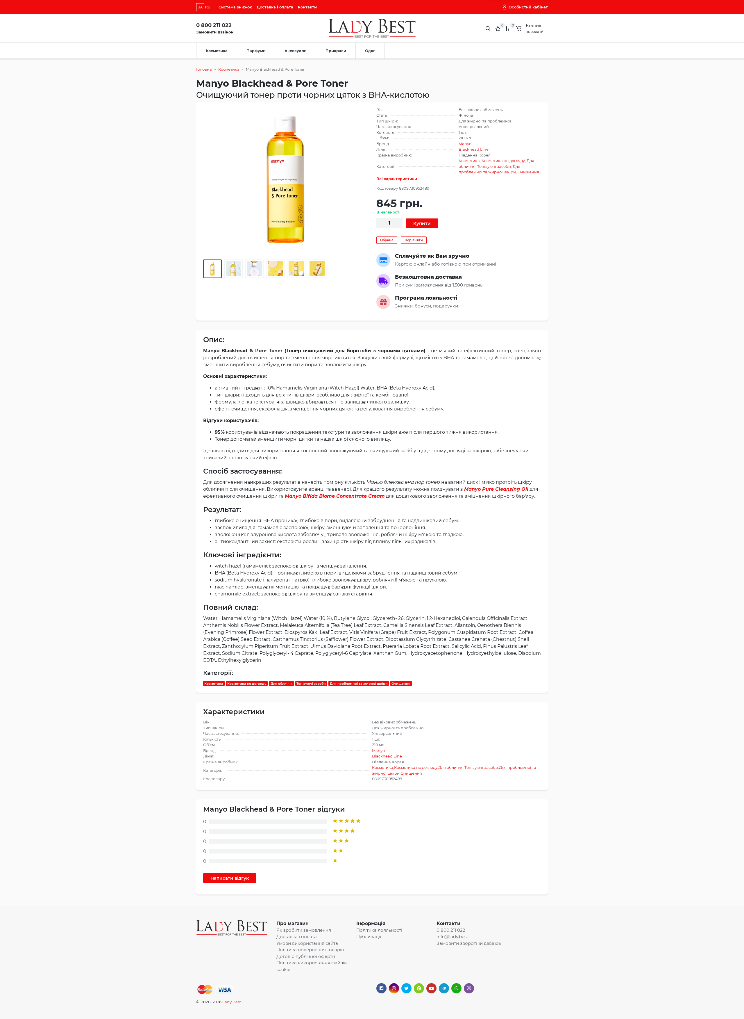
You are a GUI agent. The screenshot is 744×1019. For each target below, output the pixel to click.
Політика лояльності (379, 930)
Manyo (465, 143)
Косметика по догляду (503, 160)
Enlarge (285, 179)
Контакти (307, 7)
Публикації (368, 936)
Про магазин (292, 923)
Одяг (370, 50)
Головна (204, 69)
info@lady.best (452, 936)
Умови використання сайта (307, 943)
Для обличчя (282, 683)
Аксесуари (296, 50)
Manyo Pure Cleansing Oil (496, 489)
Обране (387, 240)
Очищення (528, 172)
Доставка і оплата (275, 7)
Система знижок (235, 7)
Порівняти (414, 240)
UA (200, 7)
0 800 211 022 (214, 25)
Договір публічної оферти (305, 956)
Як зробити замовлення (303, 930)
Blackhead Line (474, 149)
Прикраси (336, 50)
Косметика (217, 50)
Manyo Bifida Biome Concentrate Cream (335, 496)
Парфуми (256, 50)
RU (207, 7)
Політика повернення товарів (310, 949)
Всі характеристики (396, 178)
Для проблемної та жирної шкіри (359, 683)
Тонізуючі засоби (494, 166)
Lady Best (231, 1002)
